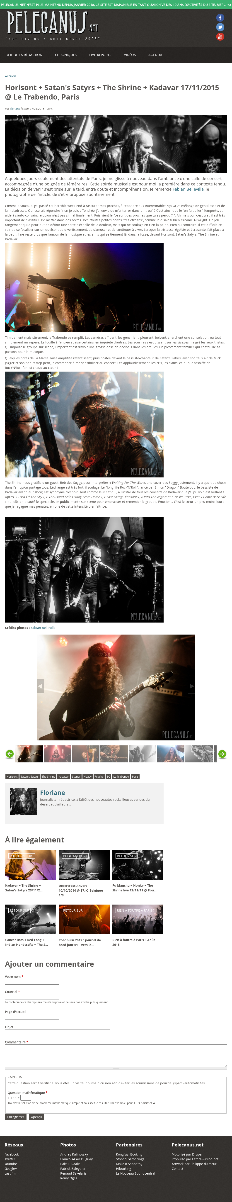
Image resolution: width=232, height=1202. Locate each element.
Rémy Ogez (68, 1178)
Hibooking (123, 1168)
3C (108, 776)
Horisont (12, 776)
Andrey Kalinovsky (74, 1154)
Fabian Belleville (188, 189)
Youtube (11, 1164)
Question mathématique (28, 1092)
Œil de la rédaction (24, 54)
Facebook (12, 1154)
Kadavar (63, 776)
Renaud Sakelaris (73, 1173)
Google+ (11, 1168)
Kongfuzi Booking (129, 1154)
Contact (177, 1168)
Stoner (76, 776)
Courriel (12, 992)
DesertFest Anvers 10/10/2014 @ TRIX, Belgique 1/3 (81, 890)
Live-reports (100, 54)
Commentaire (16, 1042)
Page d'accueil (15, 1012)
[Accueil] (52, 25)
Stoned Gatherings (130, 1159)
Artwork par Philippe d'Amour (194, 1164)
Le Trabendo (121, 776)
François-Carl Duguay (76, 1159)
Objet (9, 1027)
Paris (135, 776)
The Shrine (48, 776)
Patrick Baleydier (73, 1168)
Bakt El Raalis (70, 1164)
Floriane (15, 108)
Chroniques (66, 54)
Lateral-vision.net (205, 1159)
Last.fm (10, 1173)
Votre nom (14, 976)
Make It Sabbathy (129, 1164)
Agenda (155, 54)
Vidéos (130, 54)
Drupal (197, 1154)
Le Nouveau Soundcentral (135, 1173)
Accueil (10, 76)
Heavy (88, 776)
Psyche (99, 776)
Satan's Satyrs (30, 776)
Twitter (10, 1159)
